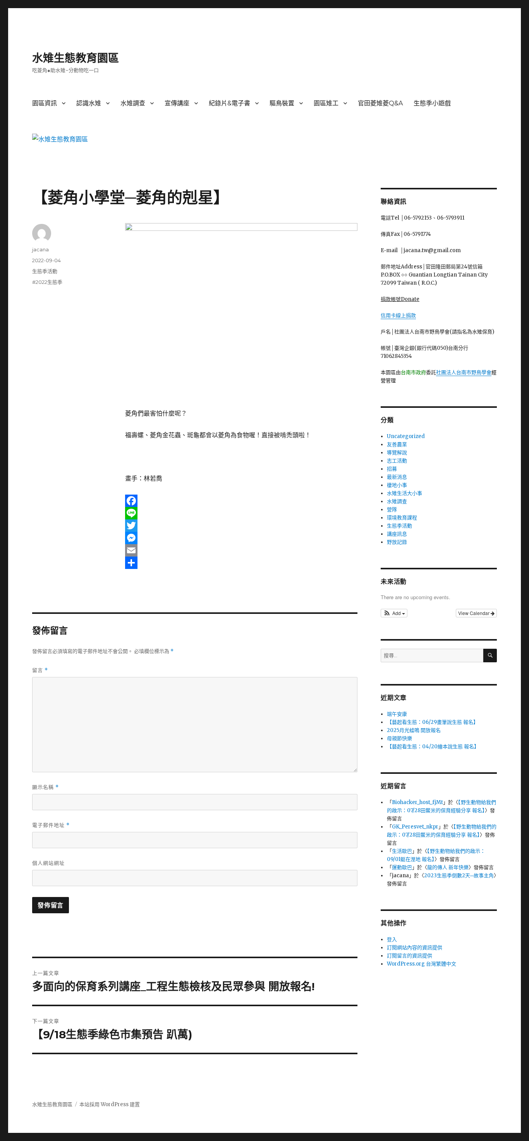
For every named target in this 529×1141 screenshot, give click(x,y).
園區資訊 (44, 103)
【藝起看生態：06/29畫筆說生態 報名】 (432, 722)
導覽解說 (397, 452)
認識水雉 (88, 103)
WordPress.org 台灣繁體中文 (421, 964)
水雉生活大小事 (404, 493)
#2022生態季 (47, 282)
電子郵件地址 (51, 825)
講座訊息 (397, 534)
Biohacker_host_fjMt (417, 802)
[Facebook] (241, 501)
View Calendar (474, 613)
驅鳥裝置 (282, 103)
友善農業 (397, 444)
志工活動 (397, 460)
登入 (392, 939)
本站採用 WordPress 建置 (109, 1104)
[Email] (241, 550)
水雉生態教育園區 (75, 58)
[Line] (241, 513)
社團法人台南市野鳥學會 (463, 372)
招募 (392, 469)
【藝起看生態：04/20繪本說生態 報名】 (433, 746)
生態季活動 (44, 271)
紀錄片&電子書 (229, 103)
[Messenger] (241, 538)
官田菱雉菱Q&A (380, 103)
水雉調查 (132, 103)
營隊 (392, 509)
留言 (40, 670)
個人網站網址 (48, 863)
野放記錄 (397, 542)
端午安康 (397, 714)
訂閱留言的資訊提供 (409, 955)
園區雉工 (326, 103)
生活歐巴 (402, 851)
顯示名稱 (45, 787)
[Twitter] (241, 525)
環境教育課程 (402, 517)
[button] (394, 613)
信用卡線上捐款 (398, 315)
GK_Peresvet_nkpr (415, 826)
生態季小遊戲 (432, 103)
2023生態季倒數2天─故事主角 (459, 875)
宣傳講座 (177, 103)
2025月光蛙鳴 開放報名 (414, 730)
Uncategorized (406, 436)
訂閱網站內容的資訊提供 (414, 947)
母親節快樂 (399, 738)
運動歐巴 (402, 867)
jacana (40, 249)
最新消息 (397, 477)
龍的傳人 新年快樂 (448, 867)
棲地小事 (397, 485)
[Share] (241, 563)
